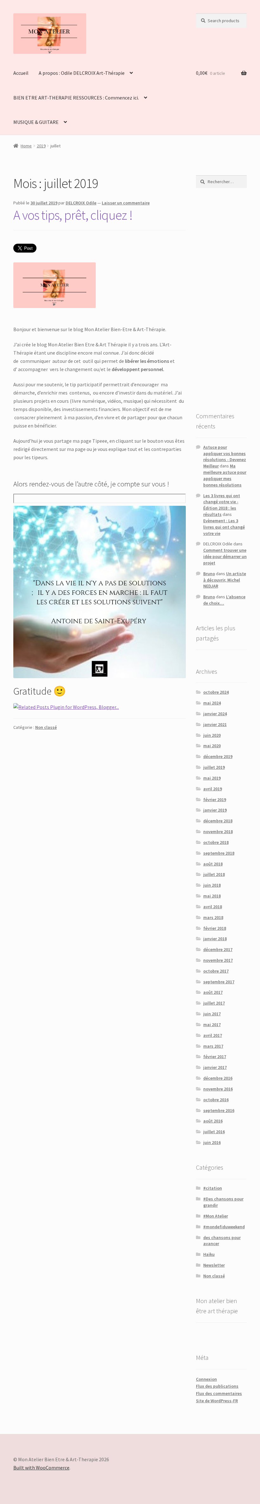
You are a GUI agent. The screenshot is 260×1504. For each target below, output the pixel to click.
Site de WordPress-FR (217, 1401)
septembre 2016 (218, 1110)
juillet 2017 (214, 1003)
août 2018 (213, 864)
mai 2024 (212, 703)
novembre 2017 (218, 960)
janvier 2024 (215, 714)
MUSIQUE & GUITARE (36, 122)
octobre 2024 (216, 692)
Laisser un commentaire (126, 203)
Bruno (209, 573)
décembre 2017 (217, 949)
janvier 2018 (215, 939)
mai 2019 (212, 778)
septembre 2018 (218, 853)
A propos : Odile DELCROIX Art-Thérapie (82, 73)
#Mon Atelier (215, 1216)
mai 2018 (212, 896)
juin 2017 (212, 1014)
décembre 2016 (217, 1078)
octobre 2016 (216, 1099)
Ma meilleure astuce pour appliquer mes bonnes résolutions (224, 475)
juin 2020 (212, 735)
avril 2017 (212, 1035)
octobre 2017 (216, 971)
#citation (212, 1188)
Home (26, 146)
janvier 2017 (215, 1067)
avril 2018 (212, 906)
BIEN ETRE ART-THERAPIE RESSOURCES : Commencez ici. (76, 97)
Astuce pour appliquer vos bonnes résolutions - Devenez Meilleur (224, 456)
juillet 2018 (214, 874)
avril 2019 (212, 789)
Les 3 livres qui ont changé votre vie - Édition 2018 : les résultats (221, 505)
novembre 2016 (218, 1089)
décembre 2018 (217, 821)
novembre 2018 (218, 831)
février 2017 (214, 1056)
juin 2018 (212, 885)
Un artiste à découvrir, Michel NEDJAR (224, 580)
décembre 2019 (217, 756)
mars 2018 (213, 917)
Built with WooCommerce (41, 1467)
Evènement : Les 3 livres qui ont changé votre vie (224, 527)
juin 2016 (212, 1142)
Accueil (21, 73)
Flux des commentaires (219, 1393)
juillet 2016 (214, 1131)
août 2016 (213, 1121)
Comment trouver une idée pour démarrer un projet (225, 556)
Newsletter (214, 1265)
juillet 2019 (214, 767)
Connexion (206, 1379)
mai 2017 (212, 1024)
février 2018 (214, 928)
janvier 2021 (215, 724)
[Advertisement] (221, 299)
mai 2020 (212, 746)
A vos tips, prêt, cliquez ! (73, 215)
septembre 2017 (218, 982)
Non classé (46, 727)
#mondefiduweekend (224, 1227)
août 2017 (213, 992)
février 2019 (214, 799)
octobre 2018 (216, 842)
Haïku (209, 1254)
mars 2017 (213, 1046)
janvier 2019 (215, 810)
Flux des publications (217, 1386)
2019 (41, 146)
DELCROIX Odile (81, 203)
